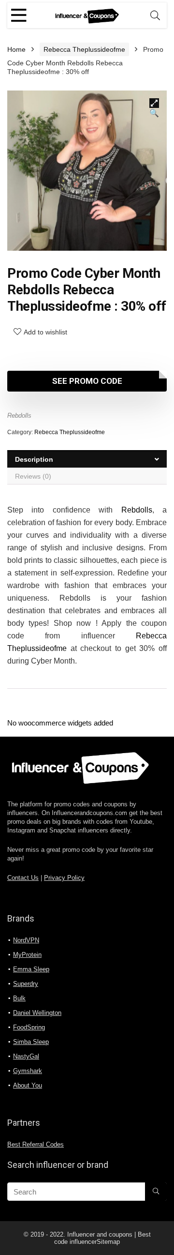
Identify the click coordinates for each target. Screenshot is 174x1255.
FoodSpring (29, 1027)
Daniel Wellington (37, 1012)
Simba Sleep (31, 1041)
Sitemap (108, 1241)
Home (16, 49)
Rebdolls (19, 415)
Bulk (19, 998)
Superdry (25, 983)
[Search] (155, 15)
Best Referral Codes (35, 1144)
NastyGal (26, 1056)
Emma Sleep (31, 969)
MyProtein (27, 954)
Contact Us (23, 878)
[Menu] (18, 15)
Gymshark (27, 1070)
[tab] (87, 459)
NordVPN (26, 940)
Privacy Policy (64, 878)
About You (27, 1085)
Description (34, 459)
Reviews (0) (33, 476)
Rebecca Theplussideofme (84, 49)
